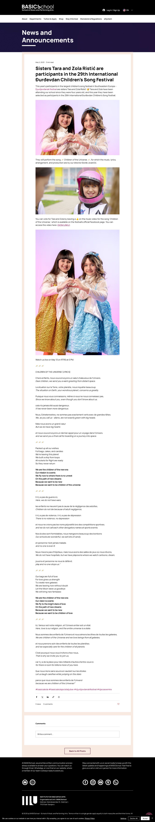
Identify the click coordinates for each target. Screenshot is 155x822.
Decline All (134, 818)
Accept (145, 818)
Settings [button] (123, 818)
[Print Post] (59, 697)
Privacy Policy (90, 818)
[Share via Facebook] (37, 697)
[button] (24, 19)
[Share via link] (53, 697)
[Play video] (77, 190)
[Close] (152, 818)
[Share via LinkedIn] (48, 697)
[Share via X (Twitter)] (42, 697)
